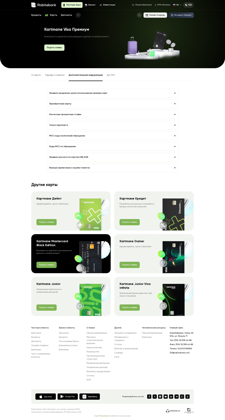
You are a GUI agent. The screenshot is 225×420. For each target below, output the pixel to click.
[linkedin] (171, 396)
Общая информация (143, 5)
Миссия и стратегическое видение (95, 340)
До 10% (111, 75)
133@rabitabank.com (180, 353)
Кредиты (36, 15)
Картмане (36, 333)
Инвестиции (109, 5)
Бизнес (91, 5)
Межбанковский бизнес (98, 363)
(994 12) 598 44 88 (183, 340)
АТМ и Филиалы (163, 5)
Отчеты (90, 376)
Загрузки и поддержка (125, 333)
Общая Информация (152, 333)
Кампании (36, 350)
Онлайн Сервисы (39, 346)
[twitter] (155, 396)
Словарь (118, 353)
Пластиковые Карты (69, 341)
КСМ (89, 380)
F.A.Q (116, 357)
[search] (139, 15)
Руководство (93, 352)
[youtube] (166, 396)
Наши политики (94, 348)
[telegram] (176, 396)
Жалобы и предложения (98, 372)
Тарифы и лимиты (54, 75)
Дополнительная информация (86, 75)
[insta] (160, 396)
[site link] (173, 410)
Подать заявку (54, 48)
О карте (36, 75)
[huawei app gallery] (89, 396)
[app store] (45, 396)
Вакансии (147, 337)
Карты (53, 15)
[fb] (149, 396)
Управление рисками (97, 367)
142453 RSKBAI (185, 349)
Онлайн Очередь (157, 15)
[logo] (43, 5)
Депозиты (66, 15)
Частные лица (73, 5)
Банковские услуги (68, 346)
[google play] (67, 396)
